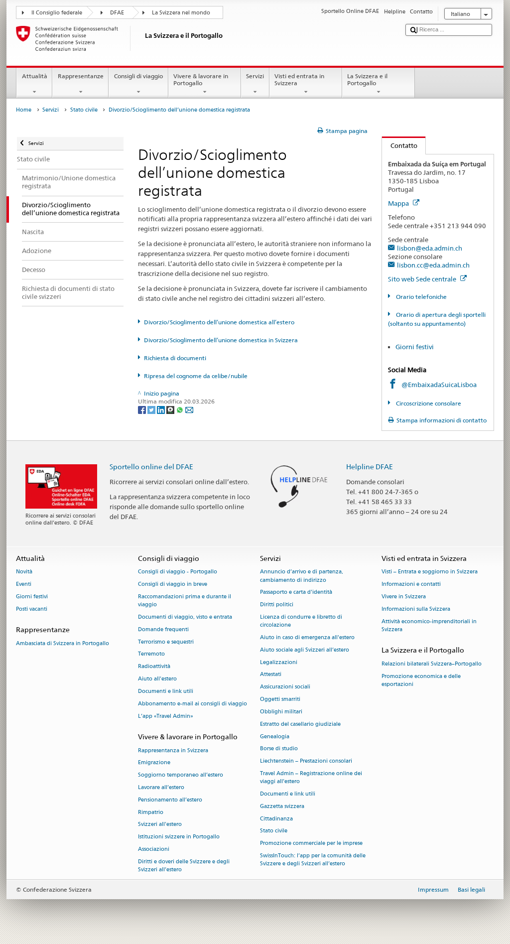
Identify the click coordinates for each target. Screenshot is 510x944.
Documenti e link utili (165, 691)
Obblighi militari (281, 711)
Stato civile (84, 110)
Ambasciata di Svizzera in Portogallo (62, 643)
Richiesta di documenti (175, 358)
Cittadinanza (276, 818)
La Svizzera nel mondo (181, 12)
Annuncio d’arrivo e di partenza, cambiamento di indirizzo (301, 576)
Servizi (255, 76)
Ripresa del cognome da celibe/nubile (196, 376)
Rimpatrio (150, 812)
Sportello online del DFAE (151, 466)
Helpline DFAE (369, 466)
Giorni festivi (414, 347)
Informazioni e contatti (411, 584)
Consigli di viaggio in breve (172, 584)
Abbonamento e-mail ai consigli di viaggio (192, 703)
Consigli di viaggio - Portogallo (177, 572)
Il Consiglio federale (56, 12)
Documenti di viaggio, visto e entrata (185, 617)
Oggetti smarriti (280, 699)
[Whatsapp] (180, 409)
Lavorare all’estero (161, 787)
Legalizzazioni (278, 662)
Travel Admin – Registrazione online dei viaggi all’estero (311, 777)
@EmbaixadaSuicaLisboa (439, 385)
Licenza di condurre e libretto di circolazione (301, 621)
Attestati (270, 675)
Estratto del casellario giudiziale (300, 724)
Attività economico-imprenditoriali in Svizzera (429, 625)
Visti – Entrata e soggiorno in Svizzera (430, 572)
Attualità (34, 76)
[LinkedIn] (161, 409)
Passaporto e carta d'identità (296, 592)
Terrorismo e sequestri (166, 642)
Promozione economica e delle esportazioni (421, 680)
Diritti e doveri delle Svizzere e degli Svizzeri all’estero (184, 865)
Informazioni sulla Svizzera (416, 609)
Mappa (399, 203)
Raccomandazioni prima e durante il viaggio (184, 600)
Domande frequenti (163, 629)
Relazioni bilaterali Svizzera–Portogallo (432, 664)
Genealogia (274, 736)
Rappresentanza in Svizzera (173, 750)
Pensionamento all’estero (170, 800)
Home (23, 110)
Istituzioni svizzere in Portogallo (179, 837)
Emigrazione (154, 763)
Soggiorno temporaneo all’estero (180, 775)
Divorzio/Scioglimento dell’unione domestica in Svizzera (221, 340)
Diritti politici (276, 605)
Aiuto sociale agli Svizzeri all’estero (304, 650)
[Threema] (171, 409)
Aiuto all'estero (157, 678)
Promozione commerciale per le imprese (311, 843)
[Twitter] (152, 409)
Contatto (399, 145)
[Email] (189, 409)
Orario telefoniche (420, 296)
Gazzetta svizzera (282, 806)
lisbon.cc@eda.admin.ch (433, 265)
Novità (24, 572)
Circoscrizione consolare (427, 403)
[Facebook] (142, 409)
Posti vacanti (31, 609)
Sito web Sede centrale (423, 279)
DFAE (117, 12)
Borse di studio (279, 749)
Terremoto (151, 654)
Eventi (23, 584)
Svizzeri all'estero (160, 824)
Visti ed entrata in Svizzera (299, 79)
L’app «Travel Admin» (165, 716)
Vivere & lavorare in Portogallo (200, 79)
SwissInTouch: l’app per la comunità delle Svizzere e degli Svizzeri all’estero (313, 859)
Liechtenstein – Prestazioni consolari (306, 761)
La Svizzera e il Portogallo (367, 79)
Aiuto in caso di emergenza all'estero (307, 637)
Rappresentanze (81, 76)
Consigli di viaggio (138, 76)
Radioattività (154, 667)
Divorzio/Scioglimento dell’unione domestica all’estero (219, 322)
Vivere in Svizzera (404, 596)
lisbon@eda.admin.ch (429, 248)
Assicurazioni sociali (285, 687)
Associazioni (153, 849)
